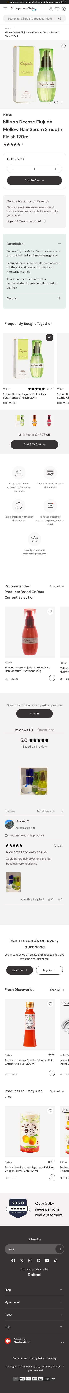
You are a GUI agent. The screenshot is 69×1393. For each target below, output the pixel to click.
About (8, 1314)
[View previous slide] (50, 102)
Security (51, 1358)
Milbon (7, 114)
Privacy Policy (36, 1358)
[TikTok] (56, 1260)
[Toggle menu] (5, 9)
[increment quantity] (55, 169)
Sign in (34, 713)
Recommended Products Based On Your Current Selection (24, 592)
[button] (13, 144)
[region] (34, 781)
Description (15, 244)
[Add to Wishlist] (64, 46)
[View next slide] (62, 102)
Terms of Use (20, 1358)
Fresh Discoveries (19, 989)
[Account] (50, 9)
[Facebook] (13, 1260)
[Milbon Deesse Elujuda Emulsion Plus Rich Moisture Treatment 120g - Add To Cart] (52, 678)
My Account (12, 1302)
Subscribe (59, 1249)
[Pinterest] (39, 1260)
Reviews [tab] (24, 730)
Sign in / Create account (24, 221)
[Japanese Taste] (24, 9)
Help (7, 1327)
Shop (8, 1290)
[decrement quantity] (13, 169)
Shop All (55, 586)
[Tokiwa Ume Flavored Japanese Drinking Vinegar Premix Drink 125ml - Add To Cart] (52, 1177)
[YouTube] (47, 1260)
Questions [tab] (45, 730)
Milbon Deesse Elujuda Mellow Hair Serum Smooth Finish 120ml (24, 396)
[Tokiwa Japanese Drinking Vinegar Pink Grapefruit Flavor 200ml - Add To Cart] (52, 1073)
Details (12, 298)
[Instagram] (30, 1260)
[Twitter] (22, 1260)
